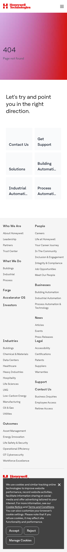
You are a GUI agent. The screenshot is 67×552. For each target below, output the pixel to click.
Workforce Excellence (16, 460)
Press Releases (44, 336)
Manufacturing (11, 401)
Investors (10, 305)
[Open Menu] (62, 6)
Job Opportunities (45, 269)
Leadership (9, 239)
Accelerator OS (14, 297)
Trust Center (10, 251)
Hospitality (9, 377)
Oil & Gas (8, 407)
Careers (39, 233)
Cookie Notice (14, 506)
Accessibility (42, 348)
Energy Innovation (13, 436)
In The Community (46, 251)
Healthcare (9, 365)
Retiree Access (44, 408)
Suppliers (40, 365)
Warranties (41, 371)
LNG (5, 389)
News (39, 318)
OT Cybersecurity (13, 454)
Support (41, 382)
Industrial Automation (48, 298)
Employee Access (45, 402)
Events (39, 330)
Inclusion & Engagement (49, 257)
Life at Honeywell (45, 239)
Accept (14, 530)
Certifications (43, 354)
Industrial (9, 274)
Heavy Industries (13, 371)
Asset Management (14, 430)
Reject (31, 530)
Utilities (7, 413)
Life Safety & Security (15, 442)
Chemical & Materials (15, 354)
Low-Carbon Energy (14, 395)
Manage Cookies (20, 540)
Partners (8, 245)
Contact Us (43, 389)
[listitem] (19, 139)
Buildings (8, 268)
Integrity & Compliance (48, 263)
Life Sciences (11, 383)
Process (7, 280)
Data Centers (11, 359)
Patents (39, 359)
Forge (7, 290)
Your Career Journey (47, 245)
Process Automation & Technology (48, 306)
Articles (39, 324)
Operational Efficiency (16, 448)
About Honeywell (13, 233)
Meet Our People (45, 274)
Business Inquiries (46, 396)
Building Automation (47, 292)
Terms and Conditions (41, 506)
